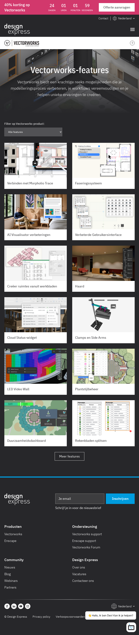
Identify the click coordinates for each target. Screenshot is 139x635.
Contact (103, 18)
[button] (124, 18)
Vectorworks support (87, 534)
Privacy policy (41, 616)
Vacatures (79, 574)
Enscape (10, 541)
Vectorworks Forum (86, 547)
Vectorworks (13, 534)
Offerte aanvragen (116, 7)
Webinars (11, 581)
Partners (10, 587)
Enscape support (84, 541)
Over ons (78, 567)
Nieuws (9, 567)
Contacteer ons (83, 581)
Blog (7, 574)
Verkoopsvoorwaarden (70, 616)
